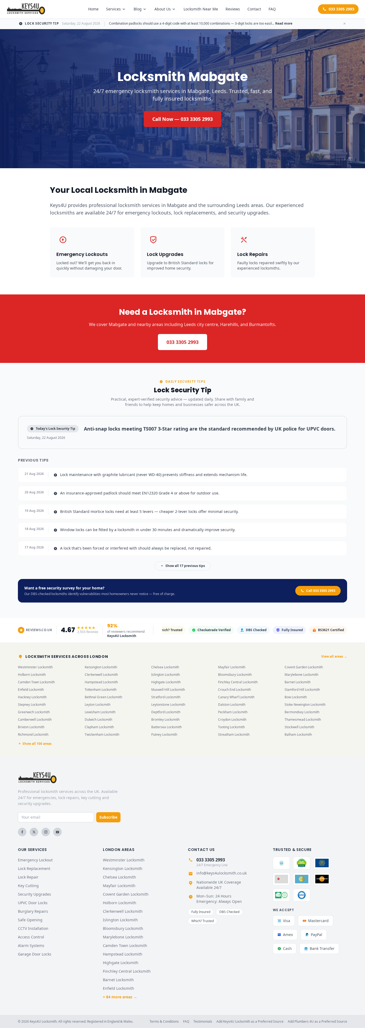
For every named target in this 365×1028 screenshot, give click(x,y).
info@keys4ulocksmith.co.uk (221, 873)
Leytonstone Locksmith (168, 704)
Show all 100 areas (37, 744)
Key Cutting (28, 885)
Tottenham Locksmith (101, 689)
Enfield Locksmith (31, 689)
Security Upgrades (34, 894)
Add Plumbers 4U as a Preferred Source (317, 1021)
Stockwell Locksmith (299, 727)
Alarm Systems (31, 945)
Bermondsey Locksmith (302, 712)
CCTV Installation (33, 928)
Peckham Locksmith (232, 712)
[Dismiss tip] (344, 23)
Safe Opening (30, 919)
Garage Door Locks (34, 954)
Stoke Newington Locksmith (305, 704)
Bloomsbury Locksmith (235, 674)
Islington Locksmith (165, 674)
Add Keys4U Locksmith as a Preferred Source (250, 1021)
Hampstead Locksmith (101, 682)
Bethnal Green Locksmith (103, 697)
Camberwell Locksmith (35, 719)
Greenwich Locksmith (34, 712)
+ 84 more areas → (120, 996)
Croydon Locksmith (232, 719)
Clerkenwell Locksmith (101, 674)
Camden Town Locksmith (36, 682)
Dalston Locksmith (231, 704)
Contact (254, 8)
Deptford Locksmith (165, 712)
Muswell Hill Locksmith (168, 689)
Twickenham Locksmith (102, 734)
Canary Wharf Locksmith (236, 697)
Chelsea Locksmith (165, 667)
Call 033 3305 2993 (320, 590)
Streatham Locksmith (234, 734)
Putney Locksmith (164, 734)
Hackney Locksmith (32, 697)
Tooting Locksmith (231, 727)
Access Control (31, 936)
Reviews (233, 8)
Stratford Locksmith (165, 697)
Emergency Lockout (35, 859)
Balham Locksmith (298, 734)
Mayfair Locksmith (231, 667)
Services (113, 8)
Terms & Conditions (164, 1021)
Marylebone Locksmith (301, 674)
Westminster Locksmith (35, 667)
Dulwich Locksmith (98, 719)
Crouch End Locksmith (234, 689)
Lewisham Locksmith (100, 712)
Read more (283, 23)
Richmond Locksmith (33, 734)
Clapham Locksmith (99, 727)
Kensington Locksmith (101, 667)
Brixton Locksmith (31, 727)
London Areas (118, 849)
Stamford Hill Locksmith (302, 689)
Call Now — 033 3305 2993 (182, 119)
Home (93, 8)
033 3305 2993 (341, 8)
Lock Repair (28, 877)
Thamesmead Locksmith (303, 719)
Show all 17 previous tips (185, 565)
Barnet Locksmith (297, 682)
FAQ (272, 8)
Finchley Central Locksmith (238, 682)
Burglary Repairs (33, 911)
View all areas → (334, 656)
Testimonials (202, 1021)
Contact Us (201, 849)
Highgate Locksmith (166, 682)
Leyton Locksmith (97, 704)
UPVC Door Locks (33, 902)
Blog (138, 8)
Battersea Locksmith (166, 727)
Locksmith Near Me (201, 8)
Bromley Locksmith (165, 719)
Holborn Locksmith (32, 674)
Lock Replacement (34, 868)
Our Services (32, 849)
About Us (162, 8)
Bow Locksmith (296, 697)
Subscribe (108, 817)
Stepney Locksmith (32, 704)
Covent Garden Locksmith (304, 667)
